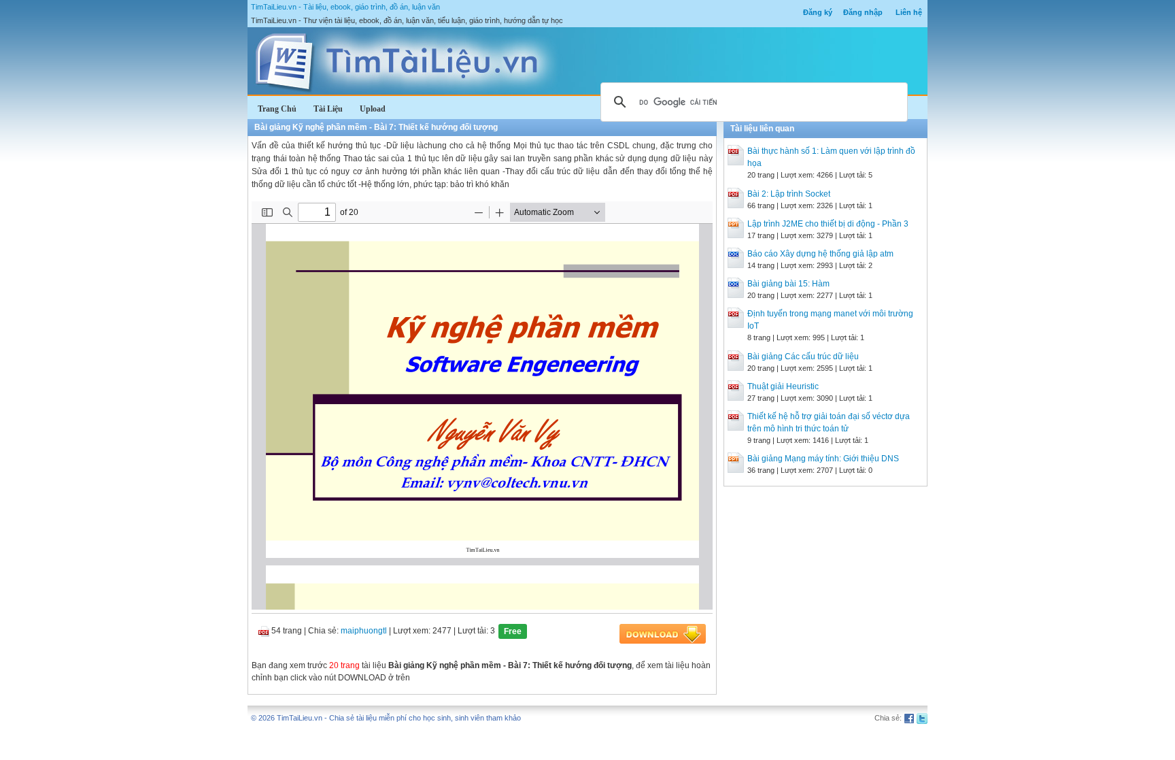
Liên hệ (909, 12)
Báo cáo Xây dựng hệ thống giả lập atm (820, 254)
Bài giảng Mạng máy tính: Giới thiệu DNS (823, 458)
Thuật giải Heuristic (783, 386)
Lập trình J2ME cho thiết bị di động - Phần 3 (827, 224)
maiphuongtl (364, 630)
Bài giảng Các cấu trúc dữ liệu (803, 356)
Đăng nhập (863, 12)
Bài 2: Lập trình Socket (788, 194)
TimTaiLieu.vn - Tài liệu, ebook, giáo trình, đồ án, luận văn (345, 7)
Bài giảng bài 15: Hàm (788, 283)
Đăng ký (817, 12)
